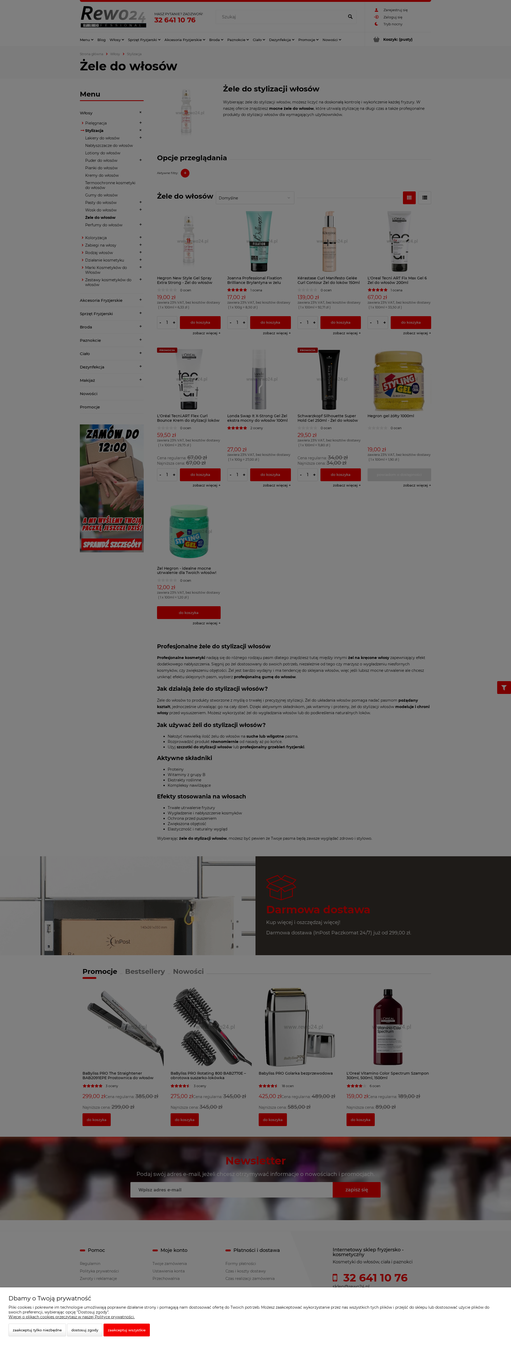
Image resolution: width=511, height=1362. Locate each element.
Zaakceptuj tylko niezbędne (37, 1330)
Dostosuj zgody (84, 1330)
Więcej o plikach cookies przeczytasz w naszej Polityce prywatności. (72, 1317)
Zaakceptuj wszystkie (127, 1330)
